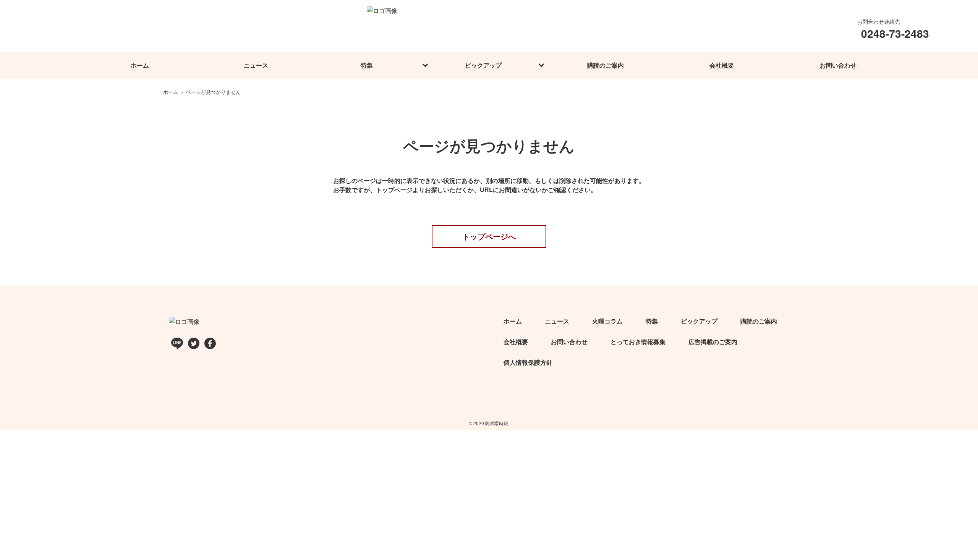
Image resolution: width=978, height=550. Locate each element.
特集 (367, 65)
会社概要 (721, 65)
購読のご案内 (605, 65)
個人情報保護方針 (528, 362)
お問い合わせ (838, 65)
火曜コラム (607, 321)
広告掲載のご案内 (712, 341)
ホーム (140, 65)
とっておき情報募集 (637, 341)
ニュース (256, 65)
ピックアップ (483, 65)
